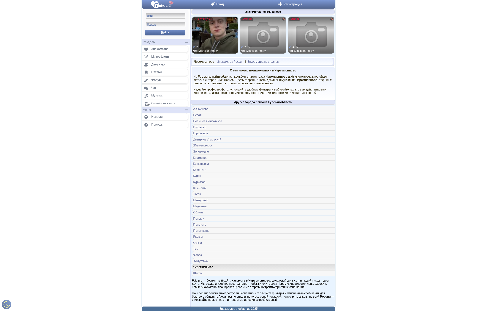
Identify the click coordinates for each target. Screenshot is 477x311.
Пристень (199, 224)
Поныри (198, 218)
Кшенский (199, 188)
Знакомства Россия (230, 61)
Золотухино (201, 151)
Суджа (197, 242)
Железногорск (202, 145)
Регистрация (293, 4)
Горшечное (200, 133)
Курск (197, 175)
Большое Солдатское (207, 121)
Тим (195, 249)
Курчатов (199, 182)
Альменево (200, 109)
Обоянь (198, 212)
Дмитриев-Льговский (207, 139)
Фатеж (197, 255)
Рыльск (198, 236)
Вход (220, 4)
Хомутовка (200, 261)
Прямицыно (201, 230)
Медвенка (200, 206)
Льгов (197, 194)
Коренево (199, 169)
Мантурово (200, 200)
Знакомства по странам (263, 61)
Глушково (199, 127)
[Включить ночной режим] (6, 305)
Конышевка (201, 163)
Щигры (198, 273)
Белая (197, 115)
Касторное (200, 157)
